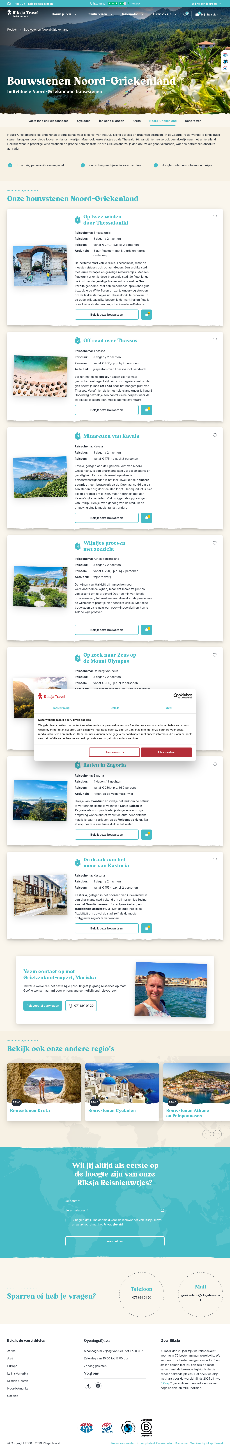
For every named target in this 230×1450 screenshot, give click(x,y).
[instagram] (98, 1386)
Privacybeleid (113, 1224)
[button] (65, 14)
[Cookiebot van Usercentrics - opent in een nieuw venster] (176, 696)
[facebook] (88, 1386)
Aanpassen (112, 752)
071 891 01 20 (84, 1005)
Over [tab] (169, 707)
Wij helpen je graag (204, 3)
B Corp (166, 1383)
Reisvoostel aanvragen (43, 1005)
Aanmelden (115, 1241)
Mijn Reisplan (208, 14)
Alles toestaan (166, 752)
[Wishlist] (185, 14)
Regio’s (12, 29)
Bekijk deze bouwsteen (106, 314)
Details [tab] (115, 707)
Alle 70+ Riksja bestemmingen (34, 3)
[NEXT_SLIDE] (217, 1134)
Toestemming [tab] (61, 707)
